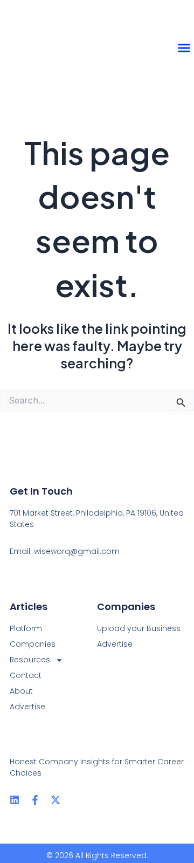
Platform (26, 628)
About (21, 691)
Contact (25, 675)
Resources (30, 659)
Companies (33, 644)
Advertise (27, 706)
